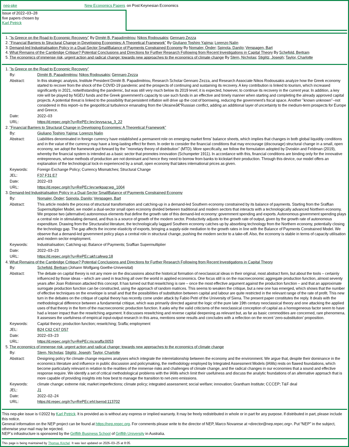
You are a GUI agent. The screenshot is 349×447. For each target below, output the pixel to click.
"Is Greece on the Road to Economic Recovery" (49, 38)
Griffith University (130, 434)
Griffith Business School (90, 434)
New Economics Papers (105, 6)
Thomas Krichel (59, 443)
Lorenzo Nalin (226, 43)
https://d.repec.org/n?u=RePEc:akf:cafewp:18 (75, 256)
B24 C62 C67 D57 (52, 330)
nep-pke (10, 6)
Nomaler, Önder (202, 48)
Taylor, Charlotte (299, 57)
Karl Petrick (12, 23)
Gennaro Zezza (183, 38)
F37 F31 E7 (47, 175)
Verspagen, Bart (259, 48)
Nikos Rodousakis (152, 38)
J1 (39, 390)
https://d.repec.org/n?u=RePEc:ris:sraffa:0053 (75, 341)
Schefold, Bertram (294, 52)
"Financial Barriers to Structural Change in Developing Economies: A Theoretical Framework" (87, 43)
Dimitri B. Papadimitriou (115, 38)
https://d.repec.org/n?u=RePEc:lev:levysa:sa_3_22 (79, 122)
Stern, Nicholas (243, 57)
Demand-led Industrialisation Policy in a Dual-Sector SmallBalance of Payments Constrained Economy (96, 48)
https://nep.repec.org (113, 424)
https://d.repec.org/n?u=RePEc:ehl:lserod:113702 (78, 402)
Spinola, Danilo (230, 48)
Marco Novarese (229, 424)
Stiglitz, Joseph (271, 57)
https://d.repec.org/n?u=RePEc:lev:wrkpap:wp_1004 (81, 187)
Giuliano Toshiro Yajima (193, 43)
